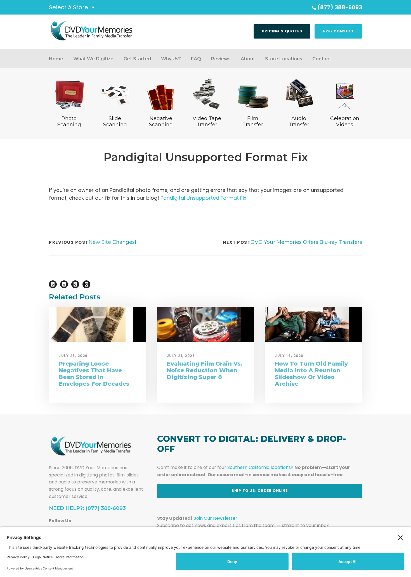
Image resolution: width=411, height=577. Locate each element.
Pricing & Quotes (282, 31)
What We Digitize (93, 58)
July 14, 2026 (289, 355)
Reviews (221, 58)
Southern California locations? (260, 467)
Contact (321, 58)
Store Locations (283, 58)
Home (56, 58)
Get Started (137, 58)
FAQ (196, 58)
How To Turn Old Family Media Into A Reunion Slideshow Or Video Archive (311, 373)
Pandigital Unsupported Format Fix (203, 197)
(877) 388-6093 (339, 7)
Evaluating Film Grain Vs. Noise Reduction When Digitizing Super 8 (205, 370)
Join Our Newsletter (215, 518)
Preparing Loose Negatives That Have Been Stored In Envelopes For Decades (94, 373)
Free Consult (338, 31)
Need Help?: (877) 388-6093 (87, 508)
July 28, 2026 (73, 355)
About (248, 58)
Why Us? (171, 58)
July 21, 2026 (181, 355)
